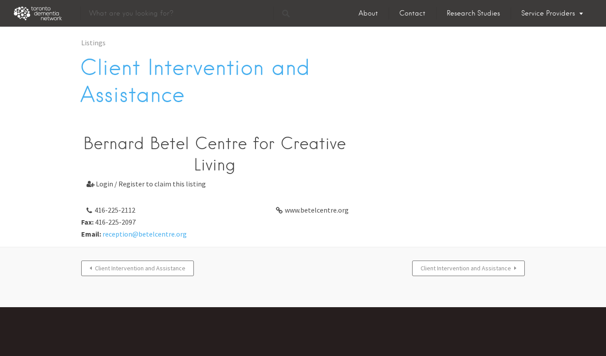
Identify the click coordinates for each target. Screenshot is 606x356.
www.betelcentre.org (317, 210)
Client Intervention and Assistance (140, 268)
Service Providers (548, 13)
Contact (412, 13)
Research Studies (473, 13)
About (368, 13)
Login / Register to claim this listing (146, 183)
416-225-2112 (114, 210)
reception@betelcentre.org (144, 233)
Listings (93, 42)
